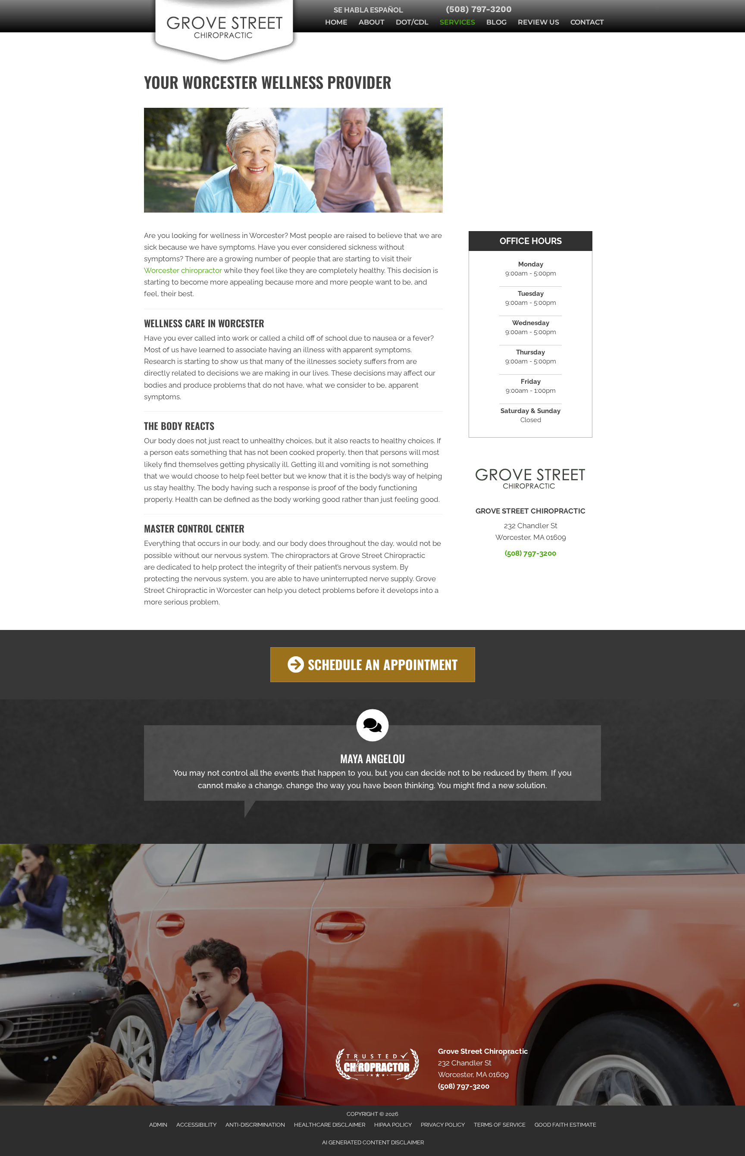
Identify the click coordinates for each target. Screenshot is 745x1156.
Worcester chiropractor (183, 270)
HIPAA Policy (393, 1125)
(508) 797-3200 (479, 9)
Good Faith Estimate (565, 1125)
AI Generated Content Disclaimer (373, 1142)
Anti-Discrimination (255, 1125)
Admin (158, 1125)
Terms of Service (500, 1125)
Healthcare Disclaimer (329, 1125)
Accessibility (196, 1125)
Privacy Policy (443, 1125)
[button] (372, 664)
